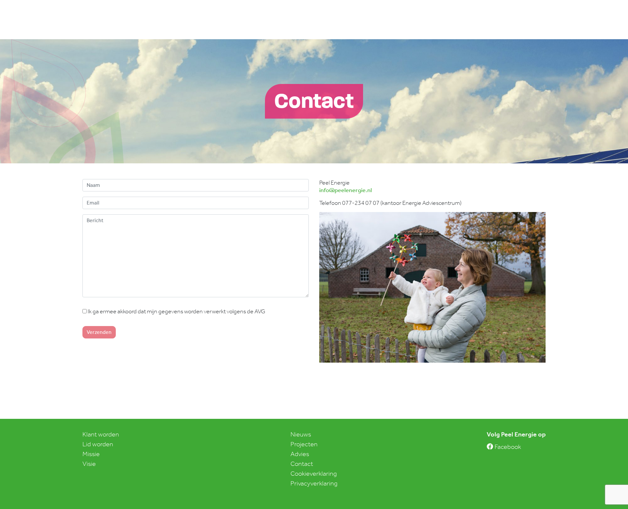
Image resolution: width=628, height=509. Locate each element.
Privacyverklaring (314, 483)
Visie (89, 464)
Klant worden (100, 434)
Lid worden (97, 444)
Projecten (304, 444)
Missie (91, 454)
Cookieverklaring (313, 473)
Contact (301, 464)
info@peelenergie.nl (345, 190)
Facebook (507, 447)
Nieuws (300, 434)
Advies (299, 454)
